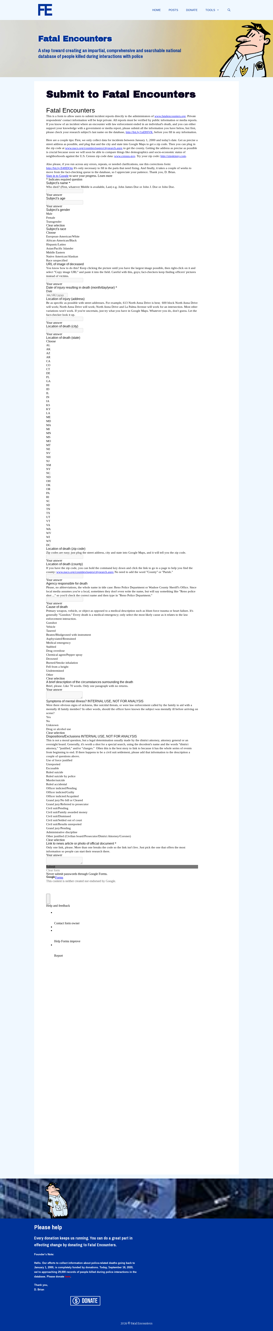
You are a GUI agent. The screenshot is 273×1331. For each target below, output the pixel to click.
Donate (191, 10)
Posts (173, 10)
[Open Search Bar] (229, 10)
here (67, 1276)
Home (156, 10)
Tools (210, 10)
